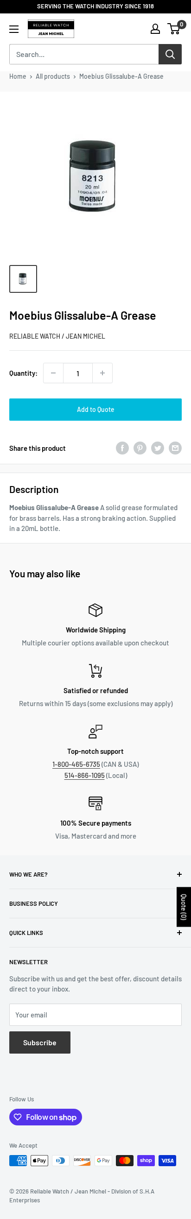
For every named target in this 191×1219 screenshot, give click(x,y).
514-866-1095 (84, 775)
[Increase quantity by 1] (102, 373)
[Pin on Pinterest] (140, 448)
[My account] (155, 29)
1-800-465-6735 (76, 764)
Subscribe (40, 1042)
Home (17, 76)
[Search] (170, 54)
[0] (174, 28)
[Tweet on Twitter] (157, 448)
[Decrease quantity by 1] (53, 373)
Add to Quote (96, 409)
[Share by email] (175, 448)
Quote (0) (184, 907)
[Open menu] (14, 29)
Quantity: (23, 373)
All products (53, 76)
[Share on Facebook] (122, 448)
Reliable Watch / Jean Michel (57, 336)
